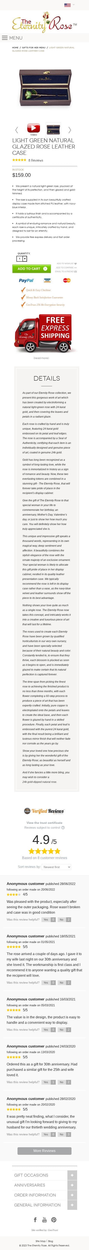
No (64, 919)
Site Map (41, 1241)
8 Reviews (36, 160)
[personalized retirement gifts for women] (53, 130)
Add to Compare (65, 267)
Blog (50, 1241)
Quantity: (24, 253)
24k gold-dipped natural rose (39, 781)
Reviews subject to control (42, 827)
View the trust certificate (44, 822)
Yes (49, 919)
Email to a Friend (64, 271)
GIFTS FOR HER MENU (33, 47)
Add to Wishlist (65, 263)
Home (15, 47)
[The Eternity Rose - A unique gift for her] (44, 22)
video (33, 129)
